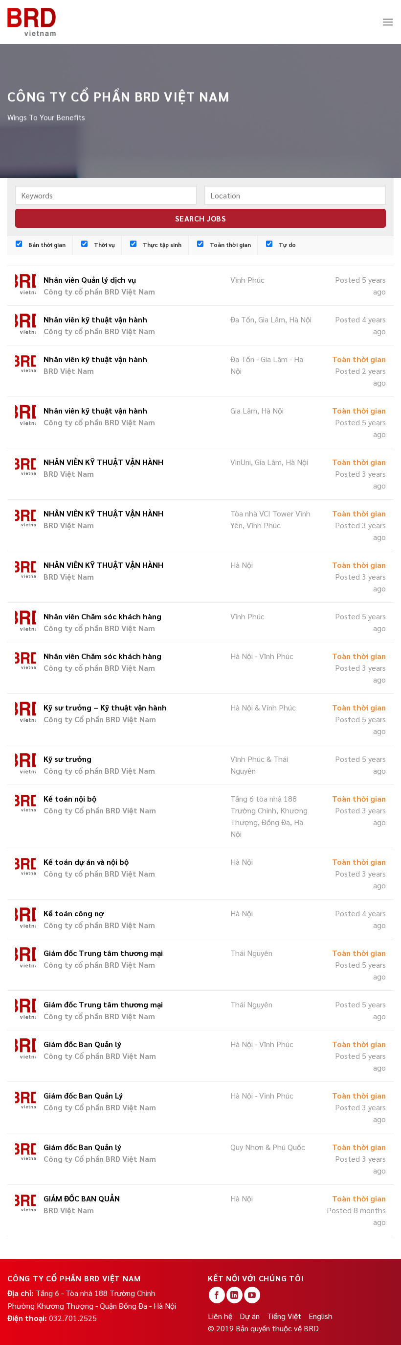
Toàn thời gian (229, 244)
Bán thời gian (46, 244)
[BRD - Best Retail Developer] (31, 22)
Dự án (250, 1316)
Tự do (286, 244)
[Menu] (388, 22)
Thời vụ (103, 244)
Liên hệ (220, 1316)
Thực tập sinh (161, 244)
